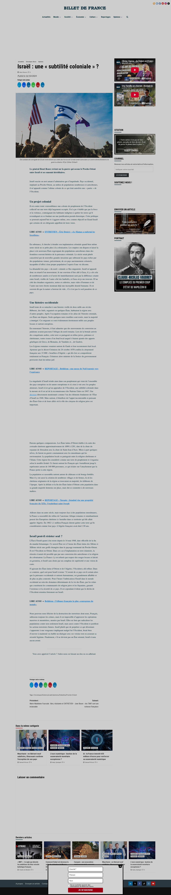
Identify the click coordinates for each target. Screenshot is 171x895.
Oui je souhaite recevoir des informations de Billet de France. (82, 885)
